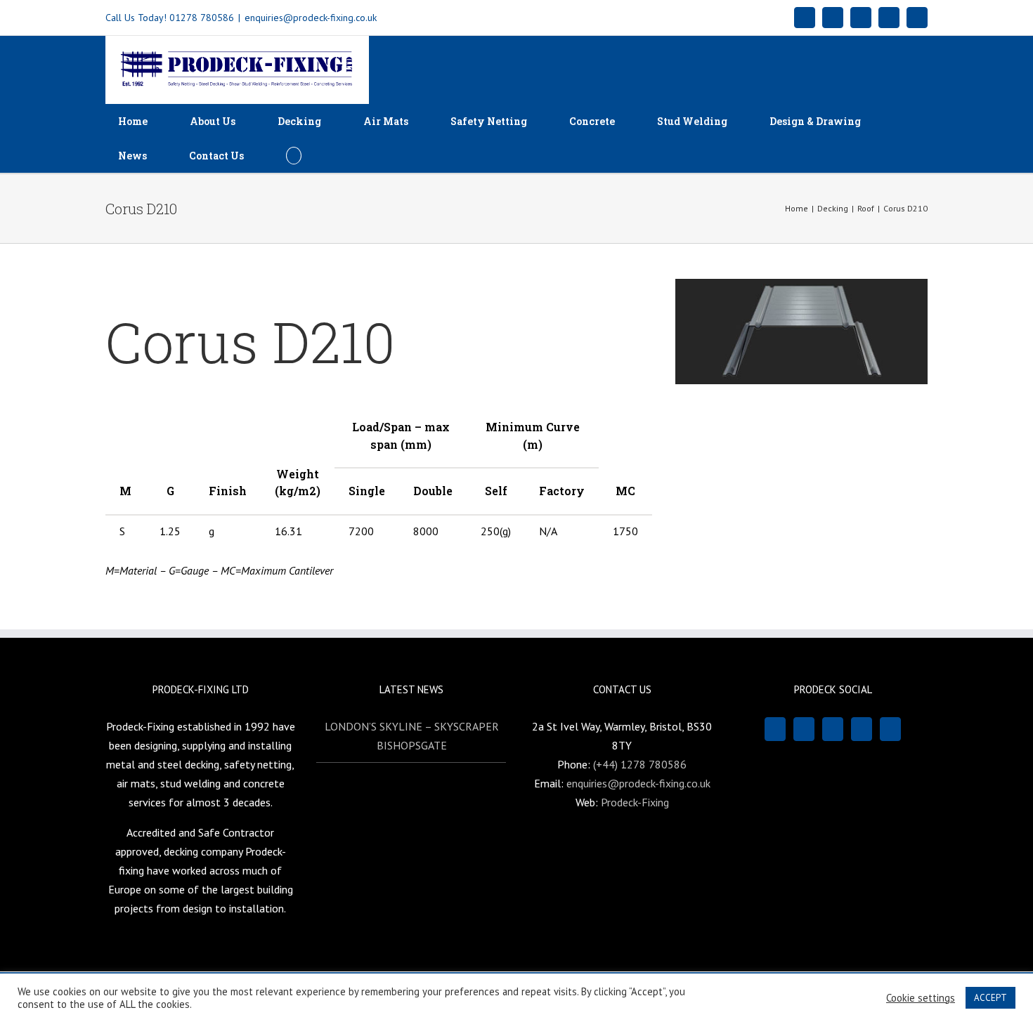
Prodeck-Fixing (635, 802)
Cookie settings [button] (920, 998)
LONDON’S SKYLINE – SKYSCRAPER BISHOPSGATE (412, 735)
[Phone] (890, 729)
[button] (293, 155)
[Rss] (803, 729)
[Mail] (832, 729)
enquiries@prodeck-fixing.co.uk (311, 17)
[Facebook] (775, 729)
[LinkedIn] (861, 729)
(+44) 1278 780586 (640, 764)
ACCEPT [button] (990, 998)
